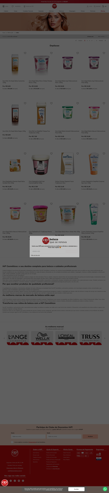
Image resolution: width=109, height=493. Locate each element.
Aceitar (76, 489)
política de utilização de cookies (54, 490)
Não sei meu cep (35, 255)
